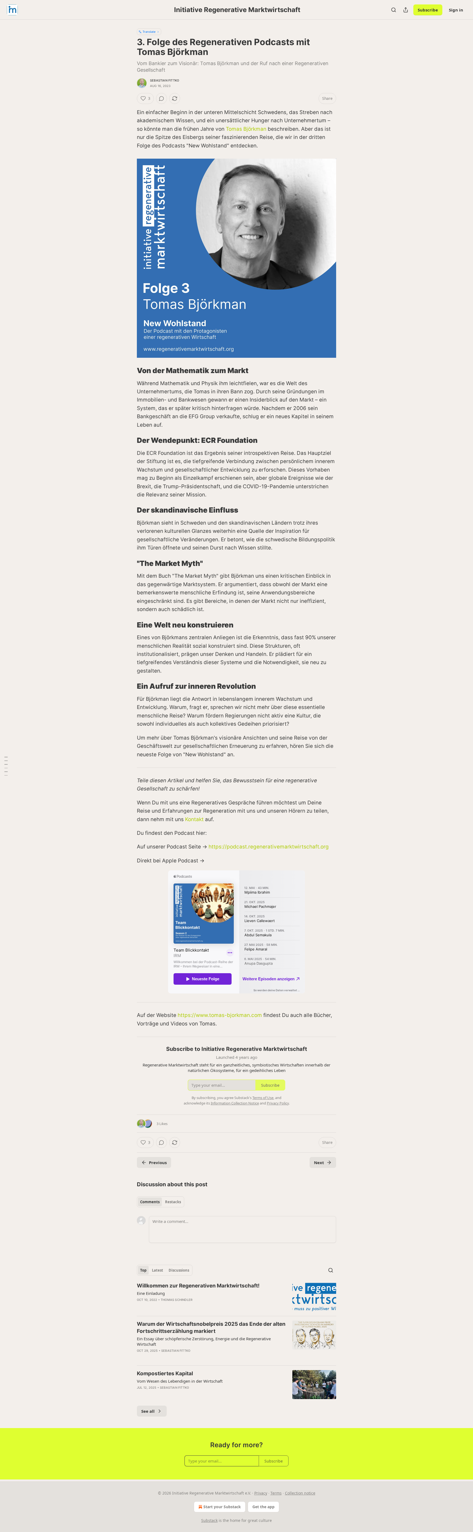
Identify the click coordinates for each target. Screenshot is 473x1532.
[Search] (393, 9)
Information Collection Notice (235, 1103)
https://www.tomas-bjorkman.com (220, 1015)
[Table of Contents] (6, 765)
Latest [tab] (157, 1270)
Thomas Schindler (176, 1300)
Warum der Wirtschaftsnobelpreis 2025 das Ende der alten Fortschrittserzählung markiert (211, 1327)
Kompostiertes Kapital (165, 1373)
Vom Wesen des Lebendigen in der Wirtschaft (180, 1381)
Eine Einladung (151, 1293)
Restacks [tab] (173, 1201)
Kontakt (194, 819)
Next (319, 1162)
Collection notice (300, 1493)
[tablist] (160, 1201)
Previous (158, 1162)
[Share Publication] (405, 9)
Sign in (456, 10)
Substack (209, 1520)
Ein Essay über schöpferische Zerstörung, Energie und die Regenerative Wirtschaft (204, 1341)
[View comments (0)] (161, 98)
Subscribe (428, 10)
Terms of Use (262, 1097)
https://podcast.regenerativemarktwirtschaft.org (269, 847)
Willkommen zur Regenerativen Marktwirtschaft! (198, 1286)
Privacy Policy (278, 1103)
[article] (236, 1297)
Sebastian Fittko (164, 80)
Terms (276, 1493)
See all (148, 1411)
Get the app (263, 1506)
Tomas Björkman (246, 129)
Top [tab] (143, 1270)
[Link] (129, 370)
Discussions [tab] (179, 1270)
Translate (149, 32)
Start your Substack (222, 1506)
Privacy (260, 1493)
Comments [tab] (150, 1201)
